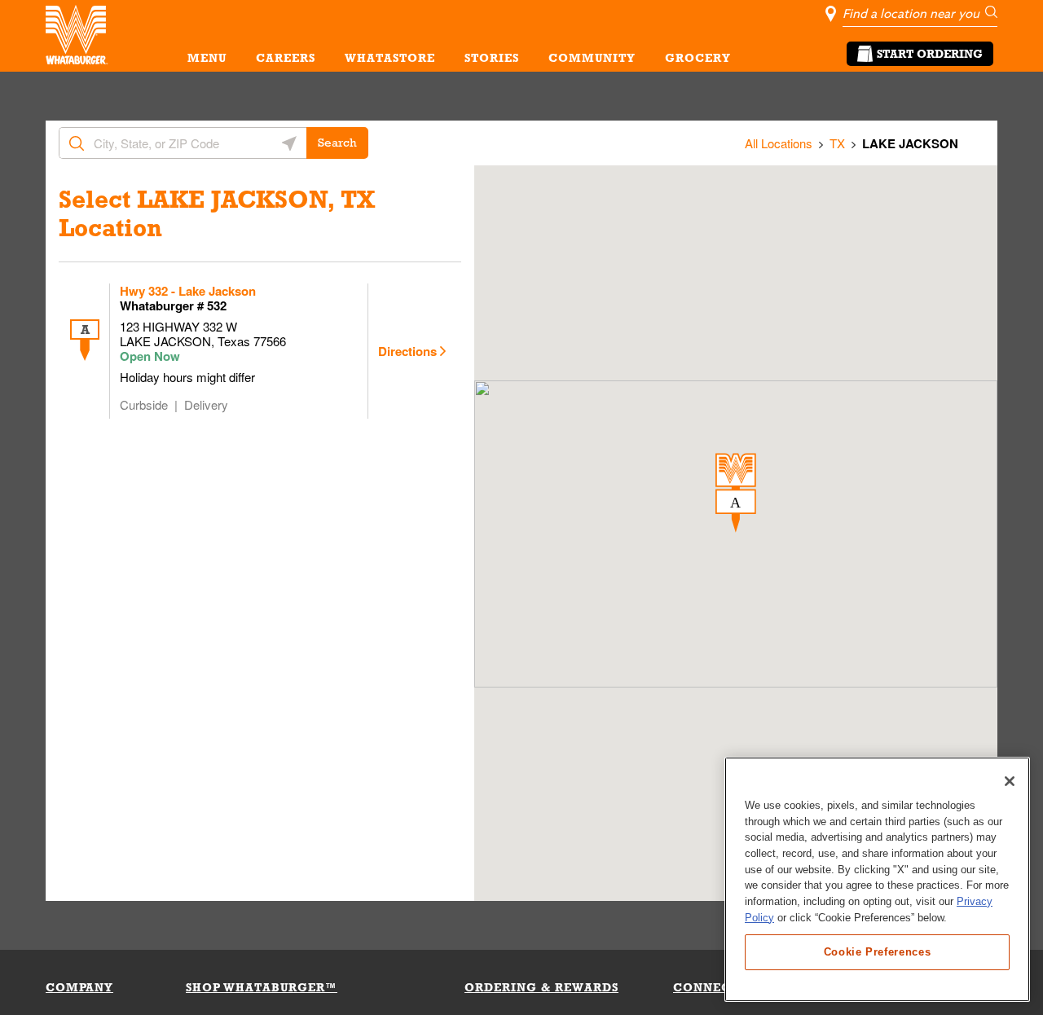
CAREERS (285, 58)
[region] (877, 879)
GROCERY (698, 58)
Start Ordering (930, 53)
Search (337, 142)
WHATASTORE (390, 58)
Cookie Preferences (877, 951)
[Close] (1010, 781)
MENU (207, 58)
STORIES (491, 58)
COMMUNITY (592, 58)
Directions (407, 351)
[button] (735, 493)
